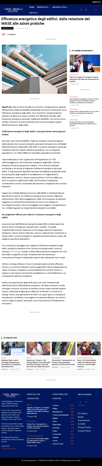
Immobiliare (7, 28)
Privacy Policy (84, 427)
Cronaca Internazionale (85, 357)
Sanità (3, 357)
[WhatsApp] (85, 34)
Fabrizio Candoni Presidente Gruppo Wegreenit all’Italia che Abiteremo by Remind (84, 79)
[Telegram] (98, 34)
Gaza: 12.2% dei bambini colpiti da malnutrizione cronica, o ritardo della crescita (86, 363)
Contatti (81, 424)
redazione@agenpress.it (8, 448)
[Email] (92, 34)
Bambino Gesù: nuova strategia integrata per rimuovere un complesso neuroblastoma (11, 363)
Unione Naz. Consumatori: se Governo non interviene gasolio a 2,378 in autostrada (63, 362)
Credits (77, 460)
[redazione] (3, 34)
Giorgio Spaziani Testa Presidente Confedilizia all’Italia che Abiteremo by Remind (83, 123)
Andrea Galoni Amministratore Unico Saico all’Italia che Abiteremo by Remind (84, 112)
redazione (12, 34)
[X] (86, 10)
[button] (96, 10)
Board (80, 417)
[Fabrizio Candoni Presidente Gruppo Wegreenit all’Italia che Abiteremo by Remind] (85, 63)
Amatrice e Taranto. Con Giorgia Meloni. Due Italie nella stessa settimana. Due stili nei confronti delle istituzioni (38, 363)
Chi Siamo (82, 413)
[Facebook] (81, 10)
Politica (29, 357)
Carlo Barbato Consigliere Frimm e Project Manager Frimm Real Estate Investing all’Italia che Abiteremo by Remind (84, 100)
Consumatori (56, 357)
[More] (58, 324)
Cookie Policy (84, 431)
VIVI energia (15, 251)
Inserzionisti (83, 420)
